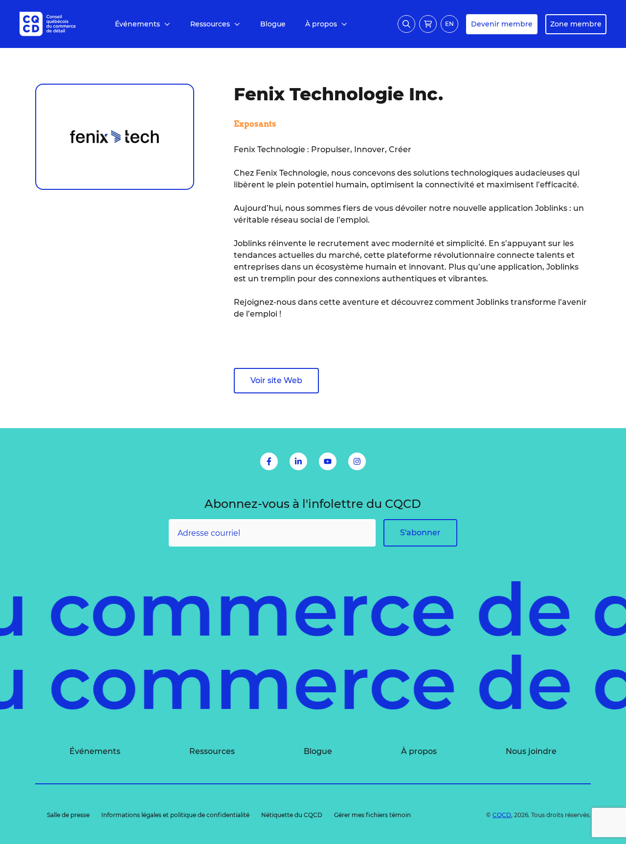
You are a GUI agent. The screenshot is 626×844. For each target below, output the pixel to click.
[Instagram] (357, 461)
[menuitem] (143, 24)
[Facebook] (269, 461)
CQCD (501, 815)
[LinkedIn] (298, 461)
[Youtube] (327, 461)
